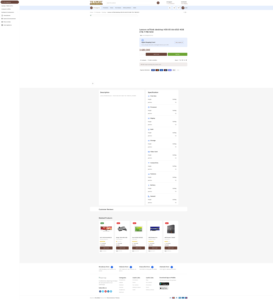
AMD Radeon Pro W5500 (152, 238)
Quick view (111, 227)
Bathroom (121, 292)
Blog (147, 280)
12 (175, 102)
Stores (134, 282)
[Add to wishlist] (111, 230)
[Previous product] (183, 12)
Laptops (121, 282)
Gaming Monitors (104, 239)
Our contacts (135, 285)
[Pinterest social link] (183, 60)
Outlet (134, 289)
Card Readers (119, 239)
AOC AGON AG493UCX (106, 237)
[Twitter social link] (181, 60)
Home (91, 12)
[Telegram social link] (186, 60)
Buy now (177, 54)
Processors (167, 239)
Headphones (122, 289)
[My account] (170, 7)
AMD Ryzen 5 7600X (170, 237)
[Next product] (186, 12)
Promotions (135, 280)
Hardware (121, 285)
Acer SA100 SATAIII (137, 237)
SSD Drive (134, 239)
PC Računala (97, 12)
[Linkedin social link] (184, 60)
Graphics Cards (151, 239)
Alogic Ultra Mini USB (121, 237)
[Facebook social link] (179, 60)
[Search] (158, 2)
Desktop (104, 12)
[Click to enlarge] (93, 83)
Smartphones (122, 280)
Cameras (121, 287)
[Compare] (111, 224)
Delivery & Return (137, 287)
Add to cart (156, 54)
